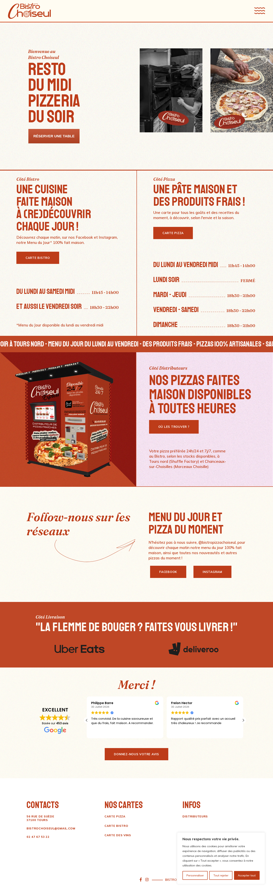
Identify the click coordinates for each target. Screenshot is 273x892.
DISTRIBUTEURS (195, 816)
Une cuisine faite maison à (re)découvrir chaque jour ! (53, 208)
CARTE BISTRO (116, 826)
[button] (243, 720)
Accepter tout (247, 875)
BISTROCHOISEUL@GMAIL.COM (51, 828)
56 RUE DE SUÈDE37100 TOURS (40, 818)
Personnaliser (195, 875)
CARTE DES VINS (118, 835)
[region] (221, 858)
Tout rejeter (220, 875)
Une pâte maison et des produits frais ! (199, 196)
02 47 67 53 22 (38, 837)
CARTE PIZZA (115, 816)
